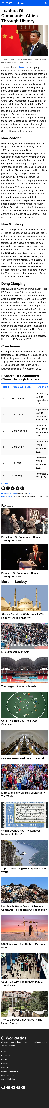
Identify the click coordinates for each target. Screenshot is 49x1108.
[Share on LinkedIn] (22, 488)
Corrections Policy (8, 1075)
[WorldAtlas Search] (46, 3)
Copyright (5, 1063)
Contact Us (5, 1056)
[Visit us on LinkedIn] (23, 1087)
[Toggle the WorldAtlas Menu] (2, 3)
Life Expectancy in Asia (15, 652)
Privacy (4, 1059)
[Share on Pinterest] (17, 488)
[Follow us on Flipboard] (3, 1087)
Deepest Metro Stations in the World (23, 758)
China (21, 67)
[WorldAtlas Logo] (16, 3)
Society (29, 493)
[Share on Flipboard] (3, 488)
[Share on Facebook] (8, 488)
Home (3, 1052)
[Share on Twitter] (13, 488)
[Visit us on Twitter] (13, 1087)
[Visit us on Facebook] (8, 1087)
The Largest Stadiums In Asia (18, 686)
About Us (5, 1067)
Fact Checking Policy (9, 1071)
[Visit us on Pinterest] (18, 1087)
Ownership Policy (8, 1079)
